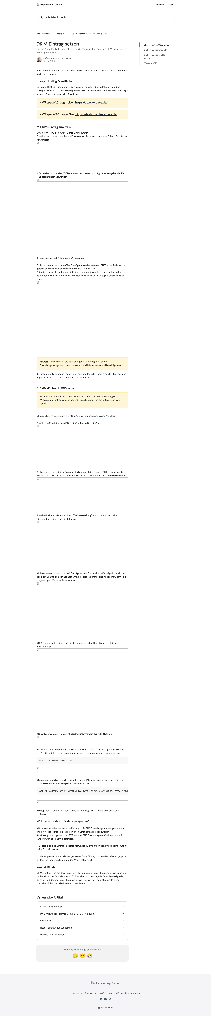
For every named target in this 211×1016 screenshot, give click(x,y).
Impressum (76, 993)
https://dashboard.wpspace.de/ (96, 114)
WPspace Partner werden (128, 993)
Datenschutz (91, 993)
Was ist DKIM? (150, 63)
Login (170, 5)
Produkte (160, 5)
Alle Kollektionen (44, 33)
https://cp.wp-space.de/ (91, 102)
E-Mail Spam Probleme (76, 33)
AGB (102, 993)
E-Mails (58, 33)
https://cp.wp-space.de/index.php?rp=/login (93, 415)
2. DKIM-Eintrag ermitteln (155, 49)
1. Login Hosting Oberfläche (156, 45)
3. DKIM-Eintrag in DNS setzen (154, 56)
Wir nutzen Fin (107, 1007)
